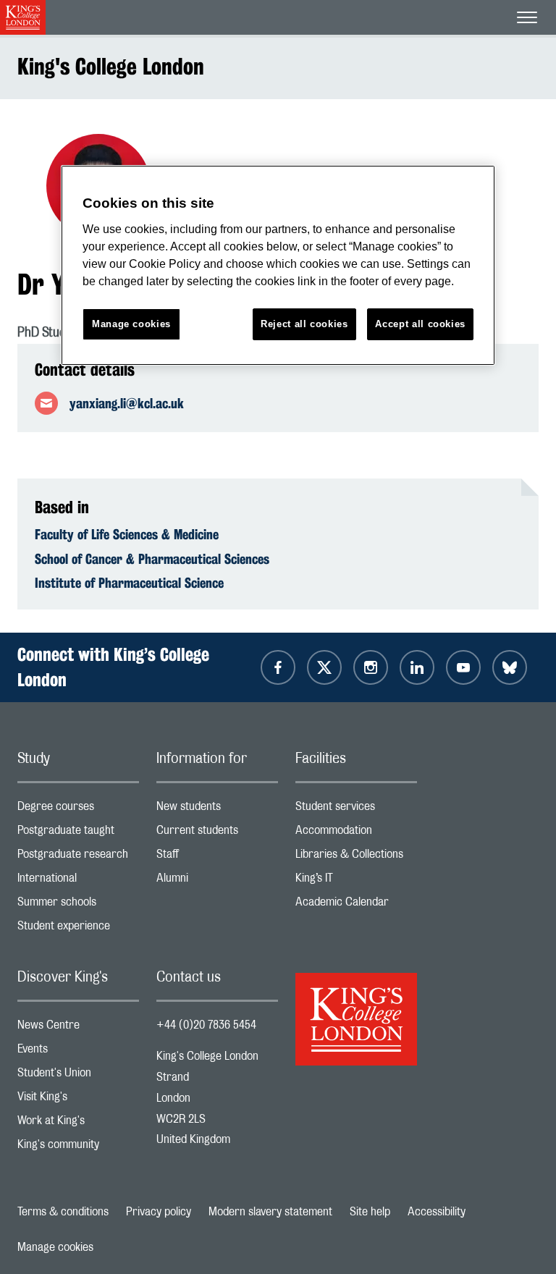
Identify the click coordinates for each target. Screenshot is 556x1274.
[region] (278, 265)
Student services (356, 810)
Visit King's (78, 1100)
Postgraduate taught (78, 833)
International (78, 881)
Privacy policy (158, 1212)
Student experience (78, 929)
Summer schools (78, 905)
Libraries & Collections (356, 857)
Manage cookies (55, 1247)
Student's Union (78, 1076)
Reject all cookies (304, 323)
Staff (217, 857)
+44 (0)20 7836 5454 (206, 1025)
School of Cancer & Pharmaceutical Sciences (152, 558)
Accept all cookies (420, 323)
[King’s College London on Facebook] (278, 667)
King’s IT (356, 881)
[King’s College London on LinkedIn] (417, 667)
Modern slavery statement (270, 1212)
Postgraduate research (78, 857)
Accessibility (437, 1212)
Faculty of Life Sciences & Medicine (127, 534)
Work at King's (78, 1124)
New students (217, 810)
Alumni (217, 881)
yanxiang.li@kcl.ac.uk (127, 403)
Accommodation (356, 833)
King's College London (110, 66)
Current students (217, 833)
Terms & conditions (63, 1212)
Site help (370, 1212)
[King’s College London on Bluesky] (509, 667)
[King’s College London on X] (324, 667)
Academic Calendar (356, 905)
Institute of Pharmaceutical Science (129, 582)
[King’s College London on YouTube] (463, 667)
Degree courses (78, 810)
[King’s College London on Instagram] (370, 667)
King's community (78, 1148)
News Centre (78, 1028)
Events (78, 1052)
